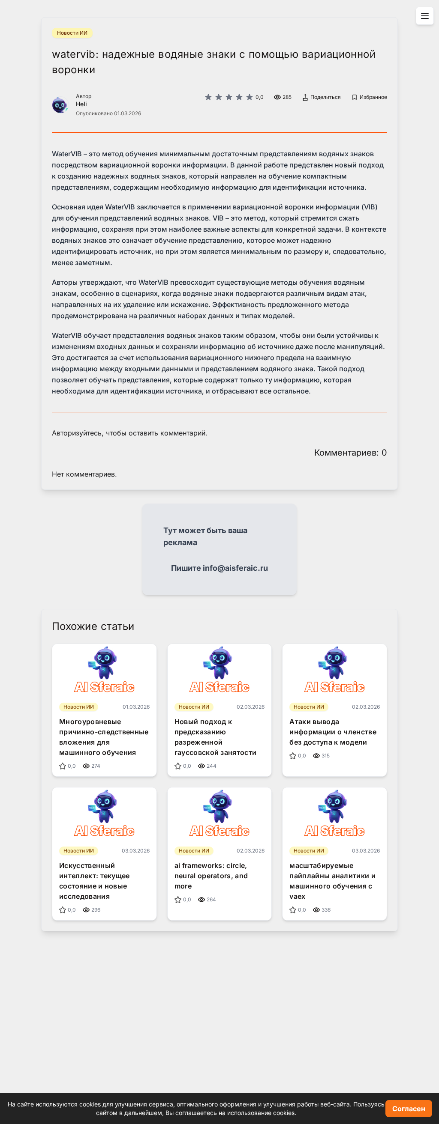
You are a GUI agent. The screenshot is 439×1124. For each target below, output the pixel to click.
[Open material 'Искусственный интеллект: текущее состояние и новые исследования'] (104, 813)
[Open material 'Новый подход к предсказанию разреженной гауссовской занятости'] (220, 670)
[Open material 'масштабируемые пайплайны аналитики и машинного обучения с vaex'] (335, 813)
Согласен (408, 1108)
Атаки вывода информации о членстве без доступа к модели (332, 731)
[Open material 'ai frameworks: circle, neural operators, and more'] (220, 813)
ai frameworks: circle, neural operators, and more (211, 875)
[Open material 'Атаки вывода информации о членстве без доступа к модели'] (335, 670)
